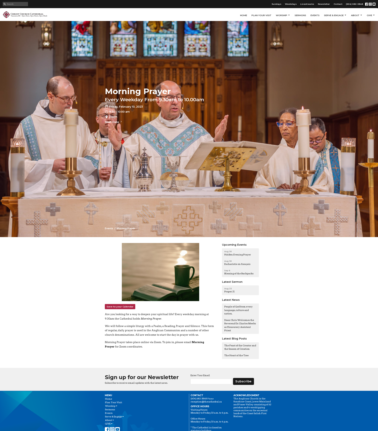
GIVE (369, 15)
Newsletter (324, 4)
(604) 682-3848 (354, 4)
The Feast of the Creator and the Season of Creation (240, 347)
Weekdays (291, 4)
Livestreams (307, 4)
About (355, 15)
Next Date (112, 122)
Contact (338, 4)
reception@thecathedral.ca (206, 401)
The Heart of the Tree (236, 355)
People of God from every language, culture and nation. (238, 310)
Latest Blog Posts (234, 338)
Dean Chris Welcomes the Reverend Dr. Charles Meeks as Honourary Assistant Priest (240, 325)
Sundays (276, 4)
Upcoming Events (234, 244)
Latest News (231, 300)
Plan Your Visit (261, 15)
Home (243, 15)
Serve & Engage (334, 15)
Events (315, 15)
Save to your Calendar (120, 306)
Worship (281, 15)
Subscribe (243, 381)
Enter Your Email (200, 375)
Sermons (300, 15)
